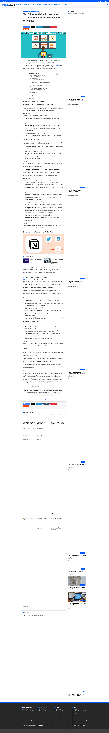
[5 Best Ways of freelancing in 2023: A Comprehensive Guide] (29, 560)
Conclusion (32, 98)
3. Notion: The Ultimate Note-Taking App (38, 88)
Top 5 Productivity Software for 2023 (38, 75)
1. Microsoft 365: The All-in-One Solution (38, 76)
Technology (26, 4)
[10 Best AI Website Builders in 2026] (26, 260)
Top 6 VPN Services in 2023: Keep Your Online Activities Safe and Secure (29, 436)
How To (45, 4)
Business (33, 4)
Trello (24, 279)
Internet (25, 11)
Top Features (34, 78)
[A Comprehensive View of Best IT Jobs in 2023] (57, 470)
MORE (66, 4)
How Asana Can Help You (37, 94)
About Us (16, 1)
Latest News (19, 4)
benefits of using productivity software (33, 390)
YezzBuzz (58, 65)
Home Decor (57, 4)
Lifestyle (51, 4)
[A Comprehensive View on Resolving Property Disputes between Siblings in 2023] (57, 521)
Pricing (33, 81)
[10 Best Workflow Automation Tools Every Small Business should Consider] (47, 260)
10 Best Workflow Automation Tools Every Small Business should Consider (57, 261)
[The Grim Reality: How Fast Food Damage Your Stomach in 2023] (29, 417)
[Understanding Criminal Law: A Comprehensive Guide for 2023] (43, 521)
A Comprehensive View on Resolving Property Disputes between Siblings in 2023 (57, 527)
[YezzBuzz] (8, 4)
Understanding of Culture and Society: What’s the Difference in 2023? (57, 423)
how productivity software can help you (54, 390)
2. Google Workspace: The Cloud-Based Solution (40, 82)
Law (62, 4)
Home (12, 1)
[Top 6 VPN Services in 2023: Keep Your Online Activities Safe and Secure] (29, 431)
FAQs (31, 96)
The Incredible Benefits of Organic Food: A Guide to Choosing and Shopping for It (43, 436)
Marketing (39, 4)
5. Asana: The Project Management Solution (39, 91)
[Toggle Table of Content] (56, 74)
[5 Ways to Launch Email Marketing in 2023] (43, 417)
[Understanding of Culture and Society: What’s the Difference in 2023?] (57, 417)
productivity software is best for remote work (50, 392)
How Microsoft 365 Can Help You (39, 79)
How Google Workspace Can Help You (40, 85)
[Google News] (46, 399)
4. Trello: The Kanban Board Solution (37, 89)
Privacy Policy (25, 1)
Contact (20, 1)
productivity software (32, 392)
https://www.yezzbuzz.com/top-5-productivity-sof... (36, 615)
